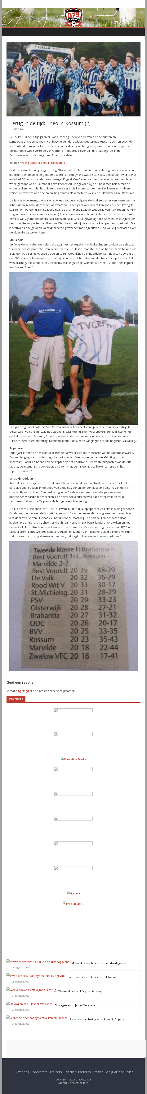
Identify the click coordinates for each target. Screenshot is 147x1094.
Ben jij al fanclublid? (119, 1072)
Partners (84, 1072)
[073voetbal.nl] (73, 10)
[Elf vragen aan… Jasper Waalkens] (30, 1004)
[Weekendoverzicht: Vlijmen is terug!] (31, 990)
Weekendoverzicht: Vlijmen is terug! (80, 991)
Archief (98, 1072)
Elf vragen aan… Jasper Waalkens (75, 1005)
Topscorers (39, 1072)
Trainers (55, 1072)
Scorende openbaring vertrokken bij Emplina (96, 1019)
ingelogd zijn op (28, 691)
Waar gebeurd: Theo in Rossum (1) (43, 162)
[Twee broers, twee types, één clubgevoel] (36, 976)
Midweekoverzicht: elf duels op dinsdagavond (99, 963)
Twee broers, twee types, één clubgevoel (92, 977)
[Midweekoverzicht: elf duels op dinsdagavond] (38, 962)
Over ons (22, 1072)
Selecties (70, 1072)
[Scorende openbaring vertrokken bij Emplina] (37, 1018)
